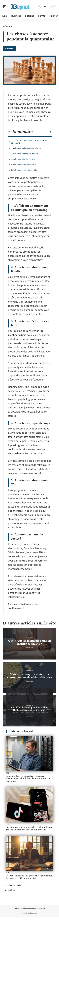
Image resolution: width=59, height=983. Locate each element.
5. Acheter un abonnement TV (24, 164)
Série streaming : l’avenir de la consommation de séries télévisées (29, 675)
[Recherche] (40, 6)
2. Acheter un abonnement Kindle (26, 148)
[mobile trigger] (5, 6)
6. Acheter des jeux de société (24, 170)
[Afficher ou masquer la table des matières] (42, 131)
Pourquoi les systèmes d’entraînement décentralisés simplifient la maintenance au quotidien (28, 778)
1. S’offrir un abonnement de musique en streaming (29, 141)
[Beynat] (21, 6)
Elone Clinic (10, 889)
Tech (8, 773)
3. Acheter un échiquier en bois (24, 153)
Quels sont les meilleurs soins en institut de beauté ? (29, 642)
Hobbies (9, 48)
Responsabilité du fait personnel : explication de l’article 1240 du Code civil (29, 877)
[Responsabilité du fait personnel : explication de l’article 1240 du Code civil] (29, 853)
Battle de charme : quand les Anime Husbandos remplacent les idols (29, 709)
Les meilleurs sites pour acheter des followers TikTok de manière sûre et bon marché (29, 828)
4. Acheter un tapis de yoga (23, 159)
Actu (30, 637)
